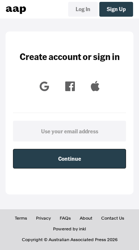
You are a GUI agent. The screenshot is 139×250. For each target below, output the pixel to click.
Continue (69, 158)
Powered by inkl (69, 228)
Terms (21, 218)
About (86, 218)
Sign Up (116, 9)
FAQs (65, 218)
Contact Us (112, 218)
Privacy (43, 218)
